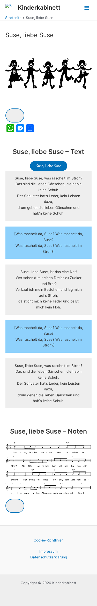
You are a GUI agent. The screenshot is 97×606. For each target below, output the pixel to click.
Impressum (48, 551)
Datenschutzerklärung (48, 557)
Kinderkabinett (39, 7)
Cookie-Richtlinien (49, 540)
